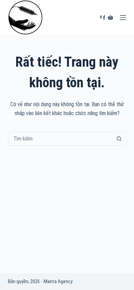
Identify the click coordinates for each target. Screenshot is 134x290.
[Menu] (123, 17)
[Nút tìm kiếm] (119, 138)
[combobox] (60, 139)
